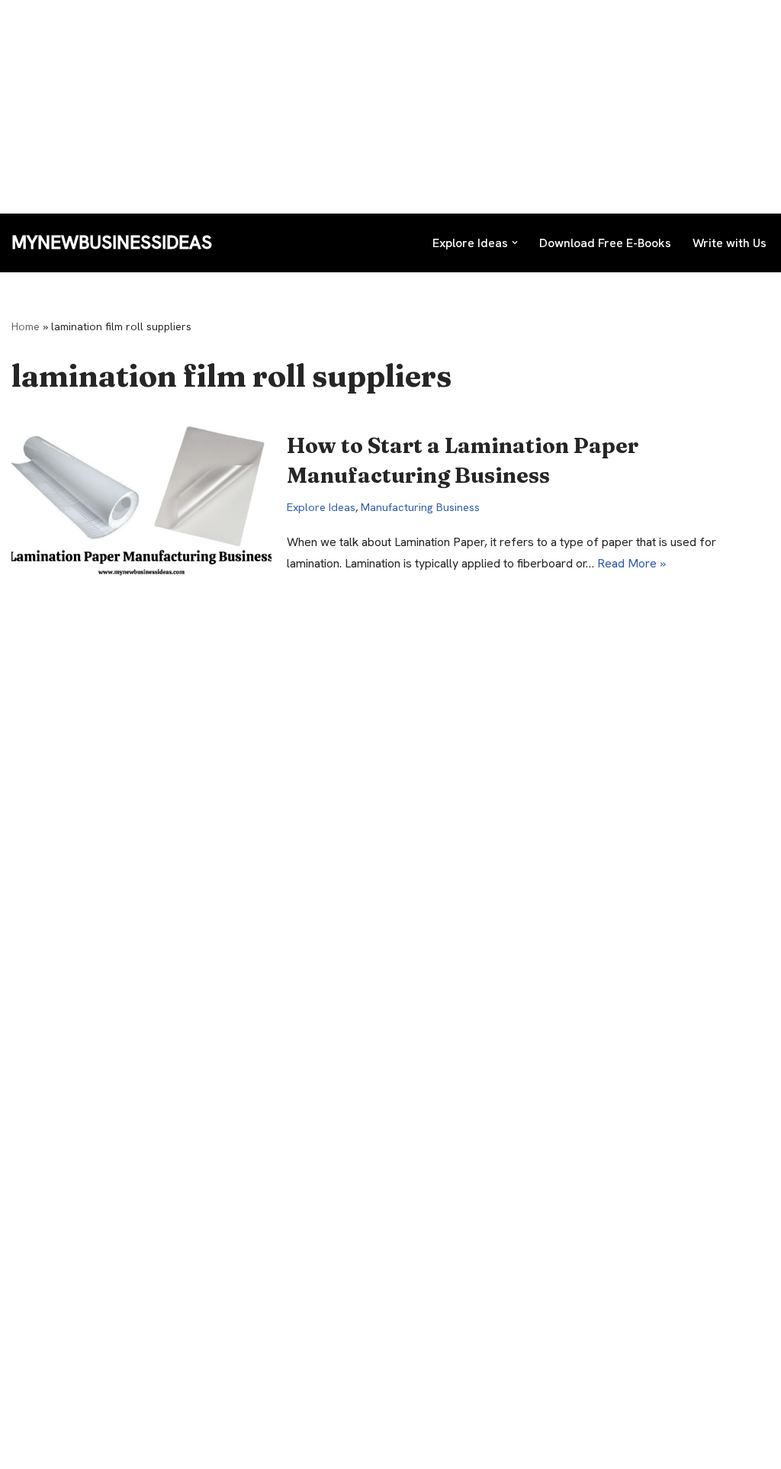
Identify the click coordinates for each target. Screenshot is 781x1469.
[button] (515, 242)
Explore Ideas (321, 507)
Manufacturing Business (420, 507)
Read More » (631, 563)
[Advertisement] (390, 107)
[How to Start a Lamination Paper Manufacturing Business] (141, 502)
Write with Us (730, 243)
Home (25, 326)
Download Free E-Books (605, 243)
